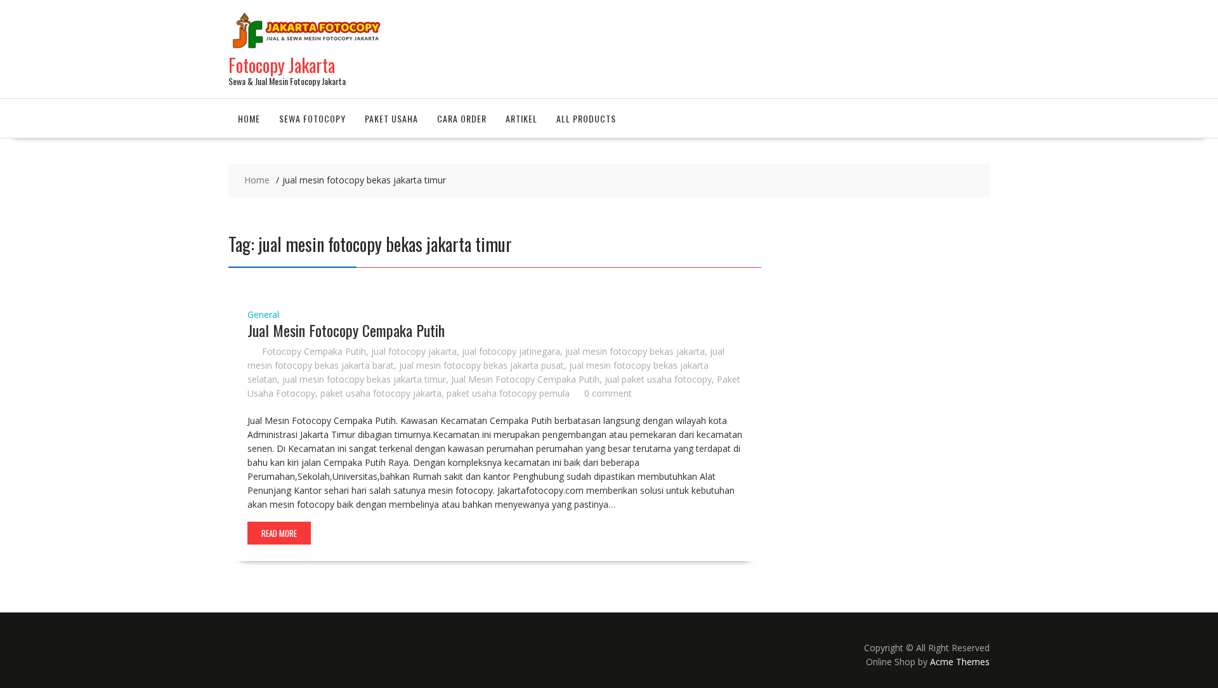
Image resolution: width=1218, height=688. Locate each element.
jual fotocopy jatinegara (511, 351)
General (263, 314)
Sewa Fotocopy (312, 118)
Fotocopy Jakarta (281, 65)
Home (249, 118)
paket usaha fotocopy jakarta (381, 393)
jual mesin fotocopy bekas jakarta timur (364, 379)
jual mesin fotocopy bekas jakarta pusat (481, 365)
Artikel (521, 118)
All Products (586, 118)
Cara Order (462, 118)
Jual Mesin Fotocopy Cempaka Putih (346, 330)
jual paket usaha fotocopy (658, 379)
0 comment (608, 393)
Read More (279, 533)
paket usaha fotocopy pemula (508, 393)
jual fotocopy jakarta (414, 351)
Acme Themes (960, 662)
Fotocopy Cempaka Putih (314, 351)
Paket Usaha (391, 118)
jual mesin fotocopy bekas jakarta (635, 351)
